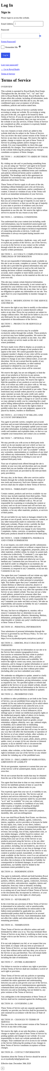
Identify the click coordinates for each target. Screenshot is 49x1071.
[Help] (19, 46)
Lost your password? (9, 65)
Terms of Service (8, 74)
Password (5, 30)
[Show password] (40, 35)
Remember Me (11, 47)
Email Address (7, 24)
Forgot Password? (8, 41)
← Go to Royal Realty (10, 69)
